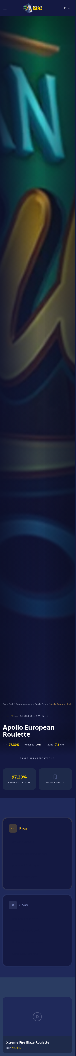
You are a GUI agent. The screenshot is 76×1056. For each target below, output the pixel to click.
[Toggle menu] (4, 8)
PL (65, 8)
